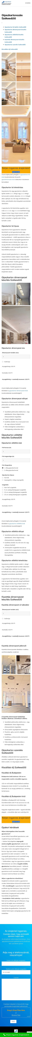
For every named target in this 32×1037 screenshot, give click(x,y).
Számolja (7, 361)
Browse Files (16, 1015)
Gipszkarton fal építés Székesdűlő (15, 27)
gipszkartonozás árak (8, 179)
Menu (29, 3)
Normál (6, 477)
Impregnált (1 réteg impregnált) (14, 480)
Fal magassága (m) (8, 456)
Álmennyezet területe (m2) (10, 353)
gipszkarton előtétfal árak (17, 523)
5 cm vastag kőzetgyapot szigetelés (15, 490)
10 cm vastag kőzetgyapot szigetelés (15, 492)
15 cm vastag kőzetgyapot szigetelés (15, 494)
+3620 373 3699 (16, 172)
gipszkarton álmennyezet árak (18, 390)
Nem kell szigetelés (10, 487)
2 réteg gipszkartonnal (11, 470)
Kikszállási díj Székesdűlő (10, 49)
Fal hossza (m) (6, 447)
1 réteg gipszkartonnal (11, 468)
